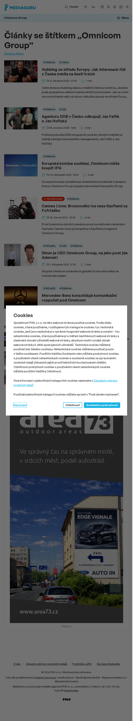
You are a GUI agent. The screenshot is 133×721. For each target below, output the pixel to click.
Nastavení (20, 405)
